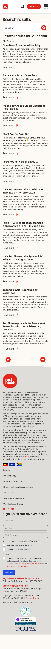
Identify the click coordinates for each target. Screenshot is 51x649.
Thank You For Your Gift (16, 134)
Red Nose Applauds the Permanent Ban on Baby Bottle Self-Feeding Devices (24, 326)
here (27, 456)
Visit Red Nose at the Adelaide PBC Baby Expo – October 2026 (24, 191)
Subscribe (9, 572)
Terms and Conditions (13, 481)
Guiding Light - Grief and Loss (19, 549)
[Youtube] (12, 509)
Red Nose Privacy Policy (17, 566)
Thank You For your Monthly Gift (22, 161)
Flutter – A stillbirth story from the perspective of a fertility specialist (24, 224)
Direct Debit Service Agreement (18, 487)
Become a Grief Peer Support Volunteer (20, 291)
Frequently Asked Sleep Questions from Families (24, 107)
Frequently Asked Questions (20, 75)
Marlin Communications (21, 602)
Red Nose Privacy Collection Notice (25, 563)
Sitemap (6, 470)
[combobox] (25, 27)
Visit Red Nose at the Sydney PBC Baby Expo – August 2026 (23, 258)
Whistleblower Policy (13, 504)
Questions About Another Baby (22, 45)
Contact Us (8, 492)
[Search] (43, 27)
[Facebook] (4, 509)
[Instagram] (8, 509)
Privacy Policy (9, 475)
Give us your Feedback (13, 498)
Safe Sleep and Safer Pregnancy (19, 545)
